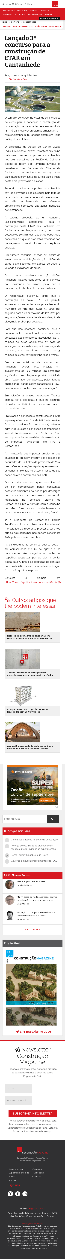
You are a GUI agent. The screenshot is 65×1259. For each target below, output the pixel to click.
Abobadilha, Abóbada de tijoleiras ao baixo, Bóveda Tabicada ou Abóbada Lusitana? (30, 747)
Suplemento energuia (19, 1172)
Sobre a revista (16, 1169)
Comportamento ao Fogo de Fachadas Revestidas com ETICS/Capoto (27, 710)
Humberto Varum (24, 885)
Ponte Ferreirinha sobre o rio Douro (29, 855)
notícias (15, 22)
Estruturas (22, 11)
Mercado (48, 14)
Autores (12, 1180)
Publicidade (38, 1172)
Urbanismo (7, 14)
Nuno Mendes (23, 919)
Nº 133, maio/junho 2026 (33, 1031)
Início (8, 4)
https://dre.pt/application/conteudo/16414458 (33, 582)
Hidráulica (45, 11)
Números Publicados (25, 4)
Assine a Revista (48, 18)
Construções (9, 11)
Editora (12, 1176)
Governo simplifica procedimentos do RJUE (34, 860)
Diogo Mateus (23, 904)
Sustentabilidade (35, 14)
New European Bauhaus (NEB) (31, 881)
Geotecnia (34, 11)
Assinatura (37, 1169)
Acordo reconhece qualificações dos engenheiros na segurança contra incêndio (30, 674)
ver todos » (32, 929)
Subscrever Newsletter (32, 1113)
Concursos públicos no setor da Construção (34, 839)
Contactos (37, 1176)
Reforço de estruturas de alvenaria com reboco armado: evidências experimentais (29, 637)
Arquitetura (20, 14)
